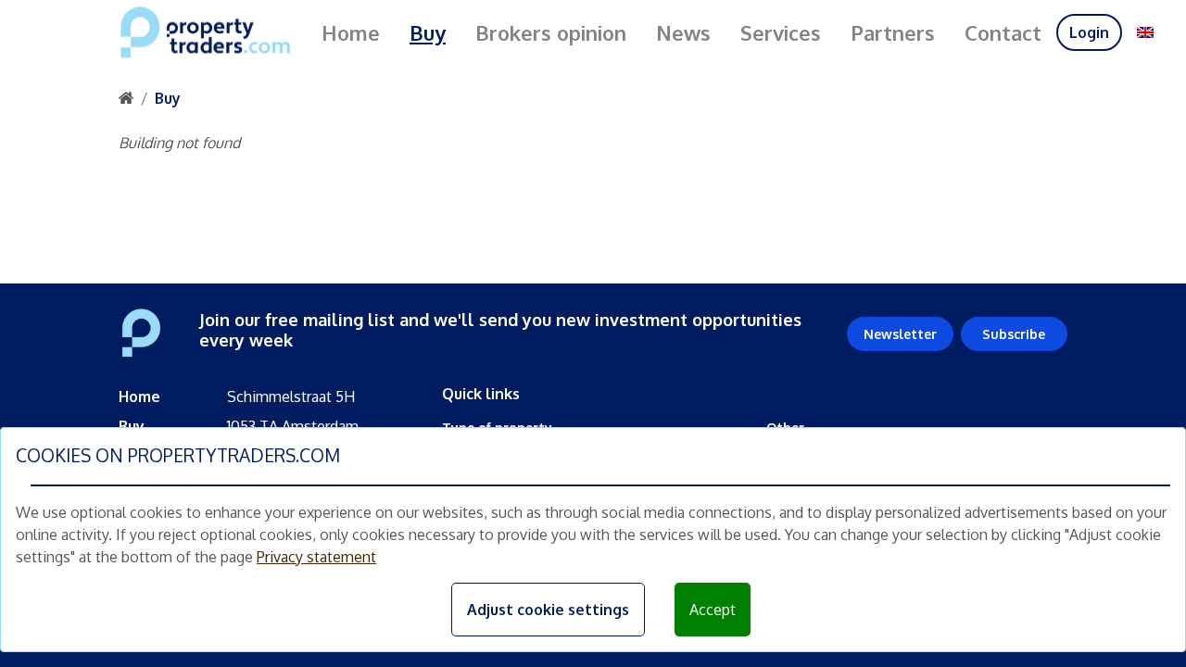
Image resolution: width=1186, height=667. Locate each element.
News (683, 32)
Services (780, 32)
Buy (428, 32)
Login (1089, 32)
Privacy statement (316, 556)
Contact (1003, 32)
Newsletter (900, 334)
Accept (712, 609)
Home (351, 32)
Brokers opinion (550, 32)
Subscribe (1013, 334)
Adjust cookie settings (548, 609)
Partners (893, 32)
